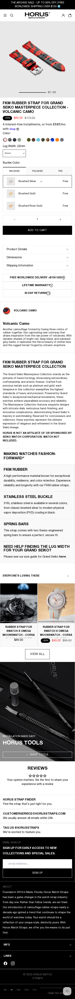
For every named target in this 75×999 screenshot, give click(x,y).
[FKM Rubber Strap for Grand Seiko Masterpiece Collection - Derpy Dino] (10, 140)
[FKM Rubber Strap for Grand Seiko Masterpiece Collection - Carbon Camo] (14, 140)
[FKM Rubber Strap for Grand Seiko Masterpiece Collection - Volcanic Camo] (5, 140)
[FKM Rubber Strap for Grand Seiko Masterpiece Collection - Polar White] (24, 140)
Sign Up (37, 873)
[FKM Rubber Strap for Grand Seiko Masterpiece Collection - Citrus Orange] (57, 140)
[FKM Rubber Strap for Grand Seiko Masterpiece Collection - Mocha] (33, 140)
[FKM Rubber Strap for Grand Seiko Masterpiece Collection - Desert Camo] (48, 140)
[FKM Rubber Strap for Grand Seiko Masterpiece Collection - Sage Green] (19, 140)
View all (37, 654)
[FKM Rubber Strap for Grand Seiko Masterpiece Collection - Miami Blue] (38, 140)
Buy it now (37, 239)
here (62, 557)
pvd (60, 171)
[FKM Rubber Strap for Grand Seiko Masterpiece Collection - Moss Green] (29, 140)
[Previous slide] (61, 576)
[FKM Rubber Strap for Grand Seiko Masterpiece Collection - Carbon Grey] (62, 140)
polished (37, 171)
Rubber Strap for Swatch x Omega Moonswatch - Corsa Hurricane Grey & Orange (56, 635)
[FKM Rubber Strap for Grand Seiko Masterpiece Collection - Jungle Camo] (43, 140)
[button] (11, 15)
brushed (14, 171)
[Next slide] (68, 576)
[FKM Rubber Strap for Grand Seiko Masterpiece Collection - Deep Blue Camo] (52, 140)
